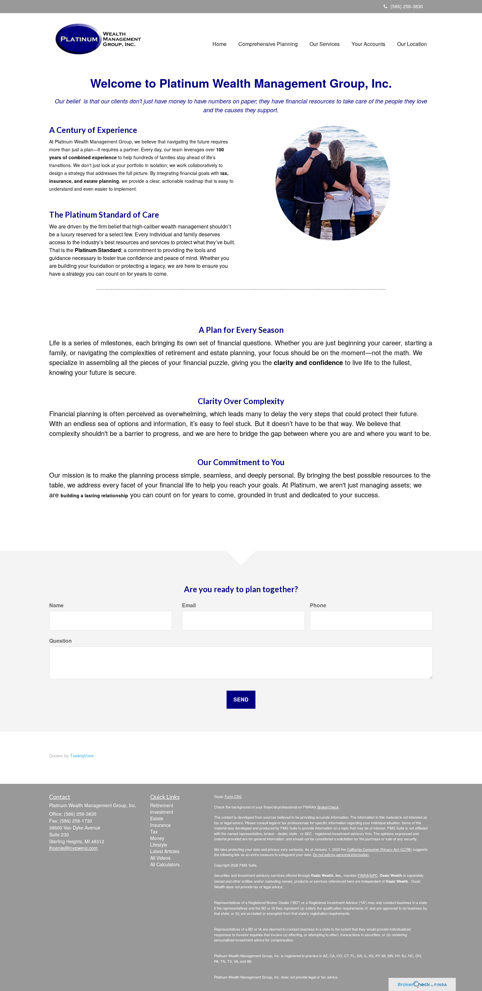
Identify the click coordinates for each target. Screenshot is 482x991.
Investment (161, 811)
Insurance (160, 825)
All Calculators (165, 864)
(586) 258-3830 (407, 6)
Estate (156, 818)
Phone (318, 605)
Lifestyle (158, 844)
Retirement (161, 805)
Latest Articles (164, 851)
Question (60, 640)
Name (56, 605)
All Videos (160, 857)
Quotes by (71, 755)
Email (189, 605)
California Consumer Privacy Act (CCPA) (379, 849)
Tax (154, 831)
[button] (268, 40)
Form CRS (233, 796)
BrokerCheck (328, 806)
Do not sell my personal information (341, 854)
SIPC (374, 875)
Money (157, 838)
